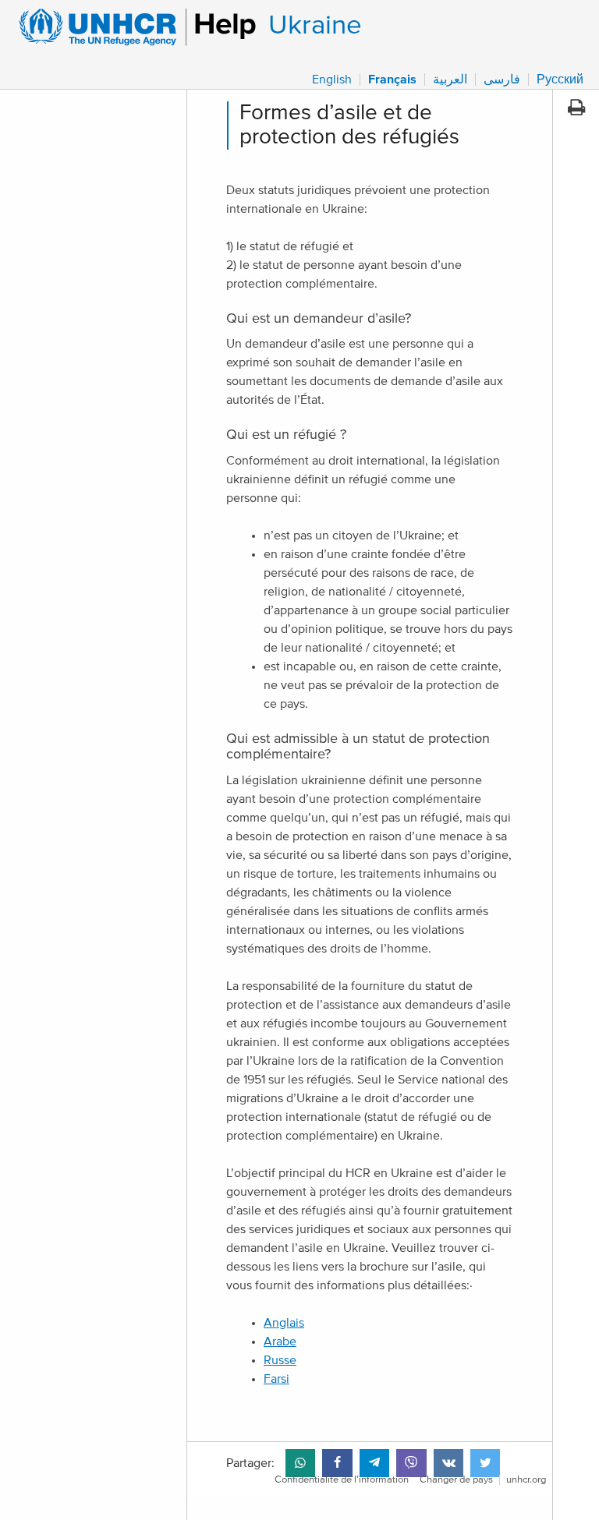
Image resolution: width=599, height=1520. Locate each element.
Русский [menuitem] (560, 79)
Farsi (276, 1379)
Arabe (280, 1341)
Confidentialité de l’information (342, 1480)
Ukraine (315, 25)
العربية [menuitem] (450, 79)
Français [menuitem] (392, 79)
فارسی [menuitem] (502, 79)
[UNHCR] (130, 27)
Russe (280, 1360)
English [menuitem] (332, 79)
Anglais (284, 1323)
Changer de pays (456, 1480)
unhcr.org (526, 1480)
